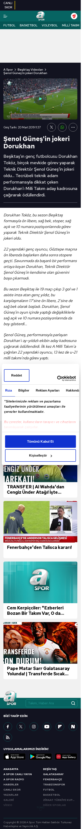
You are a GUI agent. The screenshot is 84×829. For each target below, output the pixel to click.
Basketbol (28, 25)
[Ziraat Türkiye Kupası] (74, 16)
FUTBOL (48, 789)
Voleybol (50, 25)
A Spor (8, 69)
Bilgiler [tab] (23, 390)
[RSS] (7, 737)
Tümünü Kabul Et (40, 441)
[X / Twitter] (21, 726)
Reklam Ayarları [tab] (47, 390)
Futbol (9, 25)
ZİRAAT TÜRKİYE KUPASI (60, 800)
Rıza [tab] (8, 390)
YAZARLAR (10, 795)
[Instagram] (34, 726)
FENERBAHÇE (52, 779)
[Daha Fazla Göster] (73, 127)
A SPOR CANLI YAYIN (17, 774)
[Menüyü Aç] (5, 16)
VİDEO (7, 805)
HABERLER (11, 784)
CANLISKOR (7, 5)
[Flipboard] (60, 726)
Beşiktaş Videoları (30, 69)
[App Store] (14, 756)
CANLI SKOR (12, 789)
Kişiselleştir (38, 455)
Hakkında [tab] (73, 390)
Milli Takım (70, 25)
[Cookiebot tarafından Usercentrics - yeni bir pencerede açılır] (57, 378)
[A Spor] (40, 16)
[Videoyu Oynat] (40, 98)
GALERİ (8, 800)
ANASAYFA (10, 769)
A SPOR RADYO (13, 779)
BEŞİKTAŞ (50, 769)
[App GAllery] (66, 756)
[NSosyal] (73, 726)
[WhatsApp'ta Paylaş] (62, 127)
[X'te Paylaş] (51, 127)
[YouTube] (47, 726)
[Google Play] (40, 756)
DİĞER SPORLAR (54, 805)
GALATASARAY (53, 774)
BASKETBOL (51, 795)
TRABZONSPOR (54, 784)
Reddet (16, 375)
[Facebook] (7, 726)
